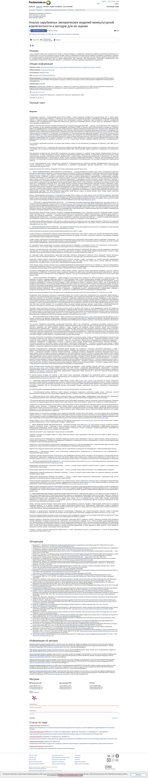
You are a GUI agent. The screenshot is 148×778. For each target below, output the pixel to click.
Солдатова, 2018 (113, 133)
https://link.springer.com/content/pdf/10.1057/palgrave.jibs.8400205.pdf (91, 608)
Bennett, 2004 (69, 228)
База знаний (67, 6)
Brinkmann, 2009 (57, 462)
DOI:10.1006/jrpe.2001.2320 (85, 628)
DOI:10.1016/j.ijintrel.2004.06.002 (57, 619)
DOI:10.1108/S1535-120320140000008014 (69, 616)
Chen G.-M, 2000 (89, 424)
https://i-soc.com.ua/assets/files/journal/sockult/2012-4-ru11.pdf (77, 555)
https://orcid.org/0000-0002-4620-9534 (53, 651)
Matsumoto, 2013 (90, 199)
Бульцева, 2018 (34, 136)
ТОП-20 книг (32, 757)
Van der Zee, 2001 (82, 203)
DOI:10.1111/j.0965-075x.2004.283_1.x (88, 622)
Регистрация (111, 1)
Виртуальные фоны (80, 761)
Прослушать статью (38, 30)
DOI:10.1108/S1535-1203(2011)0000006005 (45, 606)
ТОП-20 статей (33, 755)
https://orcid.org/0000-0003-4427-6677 (58, 668)
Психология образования (37, 731)
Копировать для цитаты (38, 92)
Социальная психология (36, 741)
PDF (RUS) (36, 39)
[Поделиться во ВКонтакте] (30, 45)
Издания (39, 6)
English (104, 1)
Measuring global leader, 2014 (39, 367)
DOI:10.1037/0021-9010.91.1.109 (44, 635)
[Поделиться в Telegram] (33, 45)
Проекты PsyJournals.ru (35, 761)
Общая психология (35, 725)
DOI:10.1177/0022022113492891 (48, 613)
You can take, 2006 (109, 512)
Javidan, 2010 (83, 380)
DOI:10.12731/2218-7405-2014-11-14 (82, 549)
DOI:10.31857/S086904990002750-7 (64, 546)
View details (114, 718)
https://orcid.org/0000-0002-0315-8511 (40, 662)
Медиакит (77, 757)
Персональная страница (59, 763)
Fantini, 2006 (43, 136)
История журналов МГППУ (36, 763)
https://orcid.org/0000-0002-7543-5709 (58, 647)
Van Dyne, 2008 (107, 292)
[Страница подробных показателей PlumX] (34, 698)
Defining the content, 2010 (89, 317)
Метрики (58, 39)
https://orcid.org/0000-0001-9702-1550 (40, 657)
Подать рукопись (56, 6)
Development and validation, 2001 (39, 174)
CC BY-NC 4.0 (40, 97)
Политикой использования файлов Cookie (70, 775)
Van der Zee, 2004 (112, 198)
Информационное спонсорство (61, 757)
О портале (78, 755)
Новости (32, 6)
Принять (138, 774)
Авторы (46, 6)
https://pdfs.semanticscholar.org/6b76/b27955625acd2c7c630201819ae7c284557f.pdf (80, 576)
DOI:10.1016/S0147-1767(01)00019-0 (98, 589)
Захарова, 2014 (101, 131)
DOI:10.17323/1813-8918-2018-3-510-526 (81, 560)
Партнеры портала (57, 755)
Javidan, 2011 (92, 380)
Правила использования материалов (37, 768)
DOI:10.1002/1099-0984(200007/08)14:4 (73, 625)
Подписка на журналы (58, 761)
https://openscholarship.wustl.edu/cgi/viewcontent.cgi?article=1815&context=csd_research (80, 594)
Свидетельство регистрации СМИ (37, 770)
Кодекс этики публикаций (82, 763)
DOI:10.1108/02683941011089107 (42, 586)
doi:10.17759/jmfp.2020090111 (37, 16)
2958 (117, 30)
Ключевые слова (113, 6)
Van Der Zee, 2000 (70, 203)
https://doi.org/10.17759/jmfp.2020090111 (43, 75)
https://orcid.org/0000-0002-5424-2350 (58, 674)
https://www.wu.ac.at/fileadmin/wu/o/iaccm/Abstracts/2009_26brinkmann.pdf (53, 573)
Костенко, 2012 (59, 296)
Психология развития (36, 736)
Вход (117, 1)
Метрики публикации (34, 692)
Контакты (77, 759)
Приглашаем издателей (58, 759)
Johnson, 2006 (93, 498)
